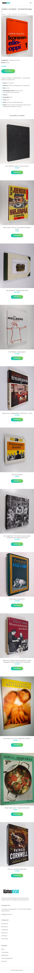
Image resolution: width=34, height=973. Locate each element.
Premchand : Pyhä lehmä (17, 599)
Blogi (2, 949)
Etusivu (3, 14)
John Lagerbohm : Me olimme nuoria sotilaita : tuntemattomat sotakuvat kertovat (17, 536)
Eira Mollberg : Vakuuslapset (17, 352)
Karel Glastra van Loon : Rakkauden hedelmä (17, 738)
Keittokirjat (4, 926)
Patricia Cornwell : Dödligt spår (17, 869)
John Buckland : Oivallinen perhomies (17, 290)
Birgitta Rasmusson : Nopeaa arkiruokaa (17, 808)
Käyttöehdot (4, 955)
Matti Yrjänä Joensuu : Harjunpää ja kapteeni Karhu (17, 228)
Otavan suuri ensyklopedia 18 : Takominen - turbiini (17, 413)
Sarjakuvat (4, 932)
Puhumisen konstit (17, 474)
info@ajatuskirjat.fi (6, 914)
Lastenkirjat (4, 929)
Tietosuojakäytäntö (7, 958)
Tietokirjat (4, 935)
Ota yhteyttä (4, 952)
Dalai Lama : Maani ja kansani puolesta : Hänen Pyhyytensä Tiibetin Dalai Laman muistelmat (17, 661)
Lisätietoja (8, 71)
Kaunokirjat (4, 923)
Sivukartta (4, 961)
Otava (18, 60)
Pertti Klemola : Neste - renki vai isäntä (17, 166)
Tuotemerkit (12, 60)
